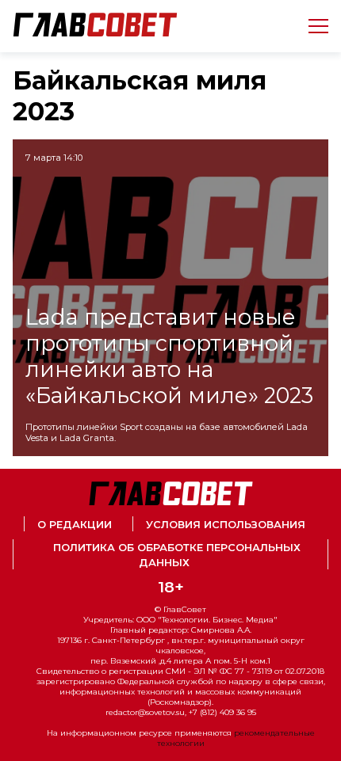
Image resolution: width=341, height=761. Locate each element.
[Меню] (312, 26)
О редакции (74, 525)
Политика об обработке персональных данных (177, 555)
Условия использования (225, 525)
